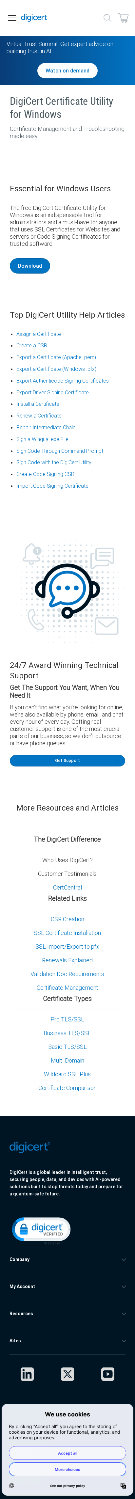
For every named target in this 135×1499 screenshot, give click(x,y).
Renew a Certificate (39, 415)
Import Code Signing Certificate (52, 485)
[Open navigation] (11, 17)
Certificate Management (67, 987)
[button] (41, 1230)
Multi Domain (67, 1060)
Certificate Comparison (67, 1088)
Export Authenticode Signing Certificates (62, 380)
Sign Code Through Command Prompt (59, 451)
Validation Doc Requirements (67, 974)
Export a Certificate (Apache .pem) (56, 357)
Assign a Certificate (38, 334)
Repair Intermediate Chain (45, 427)
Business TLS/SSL (67, 1033)
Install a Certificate (37, 404)
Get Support (67, 760)
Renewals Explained (67, 960)
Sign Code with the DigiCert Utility (53, 462)
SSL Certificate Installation (67, 933)
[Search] (107, 17)
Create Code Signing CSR (45, 474)
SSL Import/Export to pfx (67, 946)
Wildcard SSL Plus (67, 1074)
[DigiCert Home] (34, 18)
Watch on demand (67, 70)
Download (30, 265)
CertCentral (67, 887)
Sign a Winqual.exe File (42, 439)
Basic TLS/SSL (67, 1046)
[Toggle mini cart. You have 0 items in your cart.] (123, 17)
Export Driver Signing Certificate (52, 392)
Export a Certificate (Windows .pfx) (56, 369)
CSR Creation (67, 919)
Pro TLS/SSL (67, 1019)
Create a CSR (31, 345)
